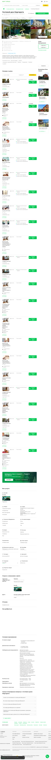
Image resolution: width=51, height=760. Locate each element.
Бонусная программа (26, 731)
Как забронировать (16, 733)
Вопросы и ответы (30, 18)
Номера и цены (6, 18)
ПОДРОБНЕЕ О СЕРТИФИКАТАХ (21, 479)
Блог (13, 739)
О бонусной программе (26, 733)
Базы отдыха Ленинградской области (27, 741)
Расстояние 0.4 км (43, 129)
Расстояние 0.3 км (43, 115)
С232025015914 (33, 747)
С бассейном (25, 723)
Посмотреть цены (41, 13)
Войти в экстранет (37, 737)
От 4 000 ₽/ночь (42, 101)
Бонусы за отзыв (25, 737)
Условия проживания (24, 18)
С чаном (20, 723)
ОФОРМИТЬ (8, 479)
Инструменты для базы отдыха (40, 735)
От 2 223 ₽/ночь (42, 131)
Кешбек (24, 735)
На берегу (16, 723)
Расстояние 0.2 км (43, 83)
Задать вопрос (8, 718)
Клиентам (14, 731)
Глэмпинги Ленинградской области (41, 741)
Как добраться (18, 18)
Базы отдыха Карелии (16, 741)
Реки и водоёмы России (27, 744)
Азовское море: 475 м (11, 53)
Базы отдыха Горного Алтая (17, 744)
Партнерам (36, 731)
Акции (14, 737)
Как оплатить (15, 735)
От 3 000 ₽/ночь (42, 85)
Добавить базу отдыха (38, 733)
